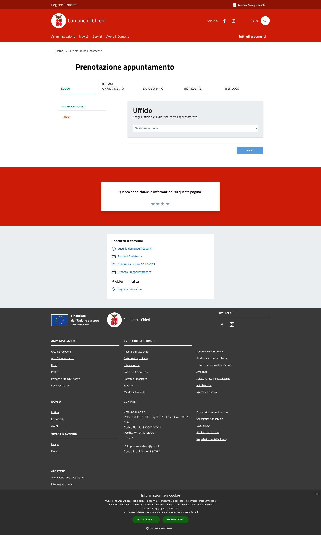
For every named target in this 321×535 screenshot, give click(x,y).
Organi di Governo (61, 352)
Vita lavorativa (132, 365)
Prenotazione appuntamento (212, 412)
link (196, 511)
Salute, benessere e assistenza (213, 379)
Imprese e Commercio (136, 372)
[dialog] (160, 512)
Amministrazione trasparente (67, 477)
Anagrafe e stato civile (136, 352)
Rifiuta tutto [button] (175, 519)
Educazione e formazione (209, 351)
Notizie (55, 412)
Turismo (128, 385)
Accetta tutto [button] (146, 519)
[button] (160, 528)
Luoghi (55, 444)
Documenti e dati (60, 385)
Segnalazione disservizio (209, 419)
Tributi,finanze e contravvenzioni (214, 365)
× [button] (316, 493)
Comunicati (57, 419)
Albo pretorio (58, 471)
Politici (54, 372)
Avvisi (54, 426)
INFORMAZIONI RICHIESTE (73, 106)
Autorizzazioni (203, 385)
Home (59, 51)
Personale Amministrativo (65, 379)
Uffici (54, 365)
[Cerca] (265, 20)
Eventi (54, 451)
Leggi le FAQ (203, 426)
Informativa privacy (61, 484)
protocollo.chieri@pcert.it (144, 446)
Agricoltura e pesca (206, 392)
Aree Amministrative (62, 358)
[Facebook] (223, 20)
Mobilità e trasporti (134, 392)
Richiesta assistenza (207, 432)
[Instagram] (232, 20)
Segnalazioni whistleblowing (211, 439)
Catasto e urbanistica (135, 379)
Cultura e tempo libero (136, 358)
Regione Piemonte (64, 4)
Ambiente (201, 372)
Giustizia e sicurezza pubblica (211, 358)
